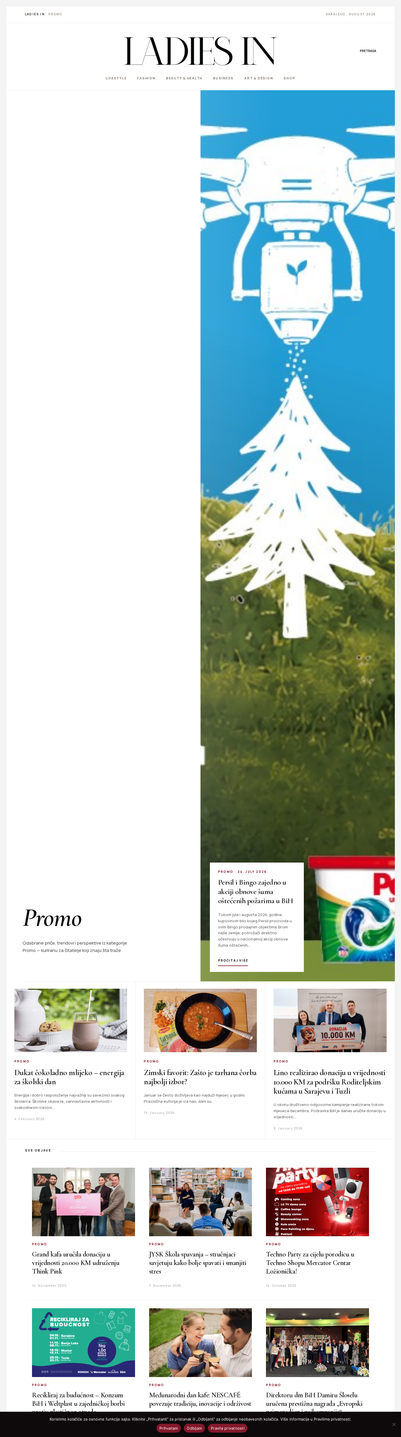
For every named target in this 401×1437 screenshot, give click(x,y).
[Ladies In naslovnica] (200, 51)
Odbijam (194, 1428)
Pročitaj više (233, 960)
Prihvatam (168, 1428)
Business (223, 78)
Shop (289, 78)
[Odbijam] (394, 1424)
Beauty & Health (184, 78)
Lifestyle (116, 78)
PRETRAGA (368, 51)
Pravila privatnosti (228, 1428)
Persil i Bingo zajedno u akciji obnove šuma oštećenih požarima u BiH (255, 891)
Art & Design (258, 78)
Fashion (146, 78)
